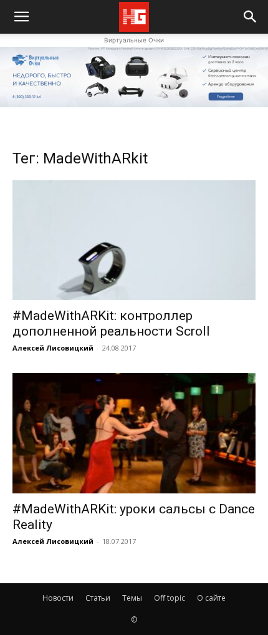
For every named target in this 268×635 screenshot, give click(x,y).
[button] (250, 17)
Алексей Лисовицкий (52, 347)
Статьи (97, 598)
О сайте (211, 598)
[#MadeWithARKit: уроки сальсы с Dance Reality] (134, 433)
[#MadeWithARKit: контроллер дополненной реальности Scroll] (134, 240)
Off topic (169, 598)
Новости (58, 598)
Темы (132, 598)
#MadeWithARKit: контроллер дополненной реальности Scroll (111, 323)
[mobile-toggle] (21, 17)
